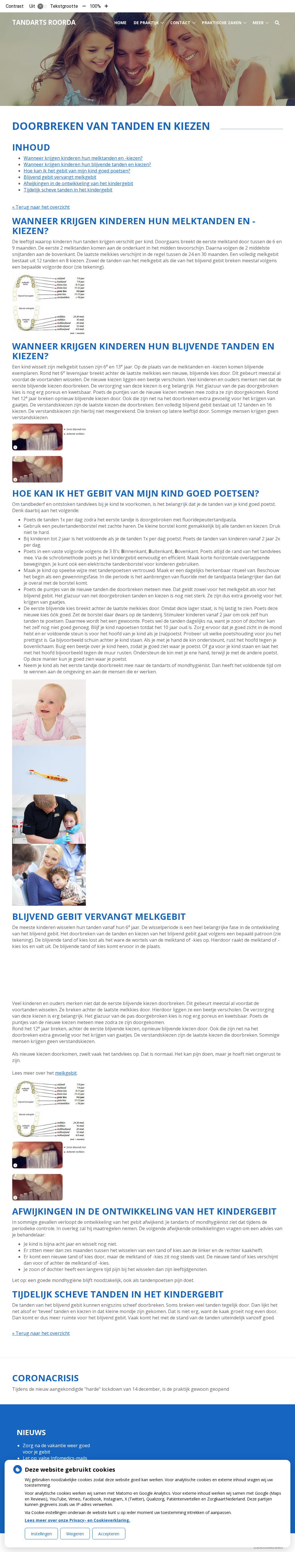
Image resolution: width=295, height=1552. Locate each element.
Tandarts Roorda (43, 22)
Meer (258, 22)
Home (120, 22)
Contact (180, 22)
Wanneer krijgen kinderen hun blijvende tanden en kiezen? (87, 164)
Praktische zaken (221, 22)
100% (95, 6)
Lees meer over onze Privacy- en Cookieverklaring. (77, 1520)
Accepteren (108, 1533)
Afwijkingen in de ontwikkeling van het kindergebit (78, 183)
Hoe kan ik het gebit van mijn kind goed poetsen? (77, 171)
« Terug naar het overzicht (41, 207)
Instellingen (41, 1533)
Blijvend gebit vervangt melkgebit (60, 177)
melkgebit (66, 1073)
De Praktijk (146, 22)
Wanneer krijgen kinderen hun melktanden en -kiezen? (83, 158)
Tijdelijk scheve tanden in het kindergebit (68, 190)
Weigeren (75, 1533)
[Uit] (42, 6)
